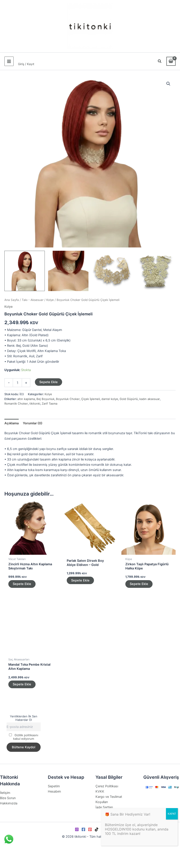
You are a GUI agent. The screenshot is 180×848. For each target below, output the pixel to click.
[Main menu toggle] (9, 61)
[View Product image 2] (68, 271)
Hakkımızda (8, 803)
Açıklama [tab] (11, 423)
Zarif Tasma (49, 403)
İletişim (5, 793)
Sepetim (54, 786)
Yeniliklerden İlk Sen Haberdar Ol (23, 718)
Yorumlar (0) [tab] (32, 423)
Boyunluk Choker (68, 399)
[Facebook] (83, 829)
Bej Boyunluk (45, 399)
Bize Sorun (8, 798)
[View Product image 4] (155, 271)
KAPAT (172, 813)
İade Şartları (104, 807)
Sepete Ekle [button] (22, 584)
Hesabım (54, 791)
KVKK (99, 791)
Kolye (50, 300)
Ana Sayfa (11, 300)
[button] (160, 61)
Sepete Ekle (48, 382)
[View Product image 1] (24, 271)
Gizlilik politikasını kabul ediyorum (25, 736)
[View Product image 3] (112, 271)
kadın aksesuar (149, 399)
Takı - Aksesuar (32, 300)
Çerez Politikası (106, 786)
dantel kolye (109, 399)
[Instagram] (77, 829)
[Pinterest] (90, 829)
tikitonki (34, 403)
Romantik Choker (16, 403)
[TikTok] (97, 829)
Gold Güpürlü (129, 399)
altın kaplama (26, 399)
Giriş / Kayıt (26, 64)
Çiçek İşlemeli (90, 399)
